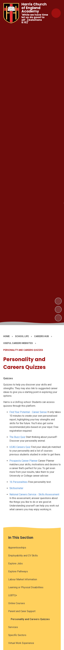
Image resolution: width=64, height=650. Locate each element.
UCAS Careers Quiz (19, 447)
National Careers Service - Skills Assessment (34, 494)
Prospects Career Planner (23, 460)
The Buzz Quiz (17, 437)
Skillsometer (16, 488)
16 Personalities (18, 481)
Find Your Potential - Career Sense (28, 412)
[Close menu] (56, 13)
